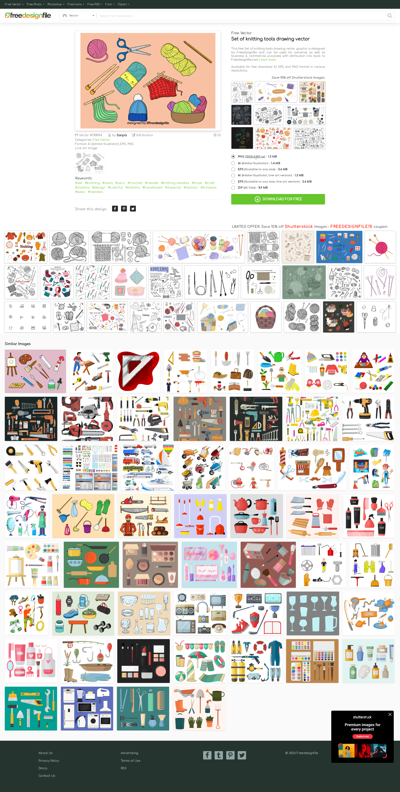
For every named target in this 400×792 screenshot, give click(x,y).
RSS (123, 768)
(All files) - (253, 187)
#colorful (115, 187)
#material (173, 187)
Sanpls (122, 135)
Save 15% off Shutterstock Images (298, 77)
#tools (107, 183)
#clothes (82, 187)
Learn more (267, 59)
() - (257, 156)
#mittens (132, 187)
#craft (210, 183)
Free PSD (94, 4)
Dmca (43, 768)
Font (108, 4)
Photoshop (55, 4)
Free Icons (75, 4)
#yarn (120, 183)
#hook (197, 183)
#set (78, 183)
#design (98, 187)
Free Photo (34, 4)
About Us (46, 753)
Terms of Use (130, 760)
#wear (80, 192)
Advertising (129, 753)
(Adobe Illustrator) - (259, 163)
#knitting (92, 183)
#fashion (191, 187)
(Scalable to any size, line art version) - (275, 181)
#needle (151, 183)
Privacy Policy (49, 760)
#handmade (152, 187)
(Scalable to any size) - (263, 169)
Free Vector (13, 4)
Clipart (122, 4)
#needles (95, 192)
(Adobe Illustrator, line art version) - (271, 175)
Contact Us (47, 775)
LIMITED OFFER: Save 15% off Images (279, 227)
